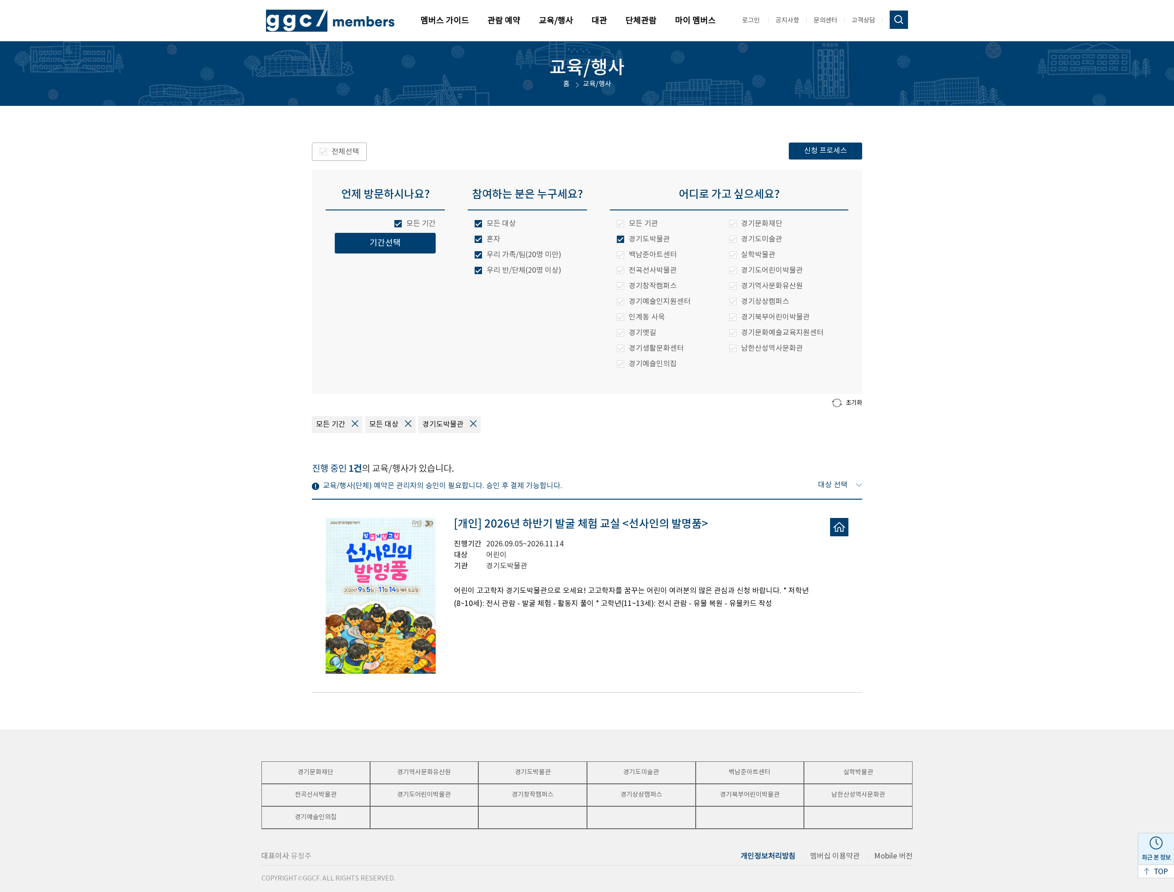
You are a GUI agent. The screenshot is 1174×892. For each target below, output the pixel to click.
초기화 (854, 403)
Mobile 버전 (893, 856)
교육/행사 (556, 21)
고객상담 (863, 20)
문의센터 (825, 20)
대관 (599, 21)
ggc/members (330, 20)
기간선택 (385, 243)
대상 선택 (833, 485)
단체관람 (641, 21)
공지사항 (787, 20)
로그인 (751, 20)
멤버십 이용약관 (835, 856)
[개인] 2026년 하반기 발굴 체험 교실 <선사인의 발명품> (581, 524)
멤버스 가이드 (445, 21)
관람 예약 (504, 21)
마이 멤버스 (695, 21)
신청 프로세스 (825, 151)
